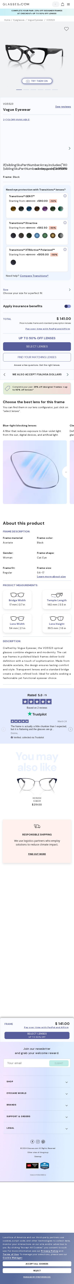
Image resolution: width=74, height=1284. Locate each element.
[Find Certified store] (32, 1166)
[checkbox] (67, 306)
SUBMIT (59, 1063)
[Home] (16, 4)
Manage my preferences (37, 1277)
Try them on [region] (39, 81)
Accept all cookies (37, 1263)
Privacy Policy (49, 1251)
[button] (54, 576)
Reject (37, 1270)
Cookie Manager (12, 1257)
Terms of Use (11, 1254)
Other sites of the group (37, 1152)
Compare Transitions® (34, 275)
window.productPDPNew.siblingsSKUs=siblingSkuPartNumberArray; (51, 169)
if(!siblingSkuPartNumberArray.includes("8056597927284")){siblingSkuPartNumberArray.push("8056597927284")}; (19, 166)
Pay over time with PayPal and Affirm (48, 328)
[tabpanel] (37, 59)
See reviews (63, 106)
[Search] (54, 4)
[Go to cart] (62, 4)
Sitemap (37, 1156)
